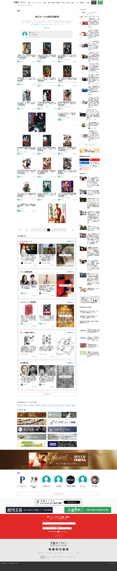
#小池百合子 (50, 405)
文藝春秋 (58, 2)
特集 (44, 2)
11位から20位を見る (90, 144)
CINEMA (68, 2)
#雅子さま (20, 405)
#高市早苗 (32, 405)
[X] (53, 549)
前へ (21, 230)
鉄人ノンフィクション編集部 (94, 83)
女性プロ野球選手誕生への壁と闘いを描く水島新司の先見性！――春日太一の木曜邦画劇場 (47, 172)
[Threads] (57, 549)
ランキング (33, 2)
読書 (72, 2)
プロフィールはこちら (33, 36)
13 (55, 229)
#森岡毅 (68, 405)
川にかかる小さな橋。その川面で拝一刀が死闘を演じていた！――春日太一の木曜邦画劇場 (67, 114)
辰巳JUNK (91, 49)
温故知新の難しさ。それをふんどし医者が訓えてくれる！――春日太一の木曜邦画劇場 (67, 172)
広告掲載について (41, 552)
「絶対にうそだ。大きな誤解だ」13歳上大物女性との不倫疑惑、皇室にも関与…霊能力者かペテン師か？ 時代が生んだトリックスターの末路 (28, 379)
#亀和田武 (44, 405)
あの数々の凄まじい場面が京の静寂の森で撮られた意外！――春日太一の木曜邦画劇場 (47, 149)
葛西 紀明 (91, 27)
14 (58, 229)
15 (61, 229)
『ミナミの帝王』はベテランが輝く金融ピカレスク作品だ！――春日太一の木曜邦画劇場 (47, 79)
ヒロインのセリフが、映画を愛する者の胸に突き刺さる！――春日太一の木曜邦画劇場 (26, 195)
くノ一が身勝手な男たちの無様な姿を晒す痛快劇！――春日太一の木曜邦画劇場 (26, 205)
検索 (89, 2)
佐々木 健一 (25, 354)
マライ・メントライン (28, 323)
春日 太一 (22, 61)
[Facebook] (50, 549)
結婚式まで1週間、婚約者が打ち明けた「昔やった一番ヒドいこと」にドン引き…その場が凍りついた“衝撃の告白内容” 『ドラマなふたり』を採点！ (28, 258)
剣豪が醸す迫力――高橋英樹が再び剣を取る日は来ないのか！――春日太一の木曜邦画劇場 (67, 149)
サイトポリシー (70, 552)
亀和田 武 (25, 293)
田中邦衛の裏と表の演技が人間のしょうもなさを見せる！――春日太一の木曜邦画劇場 (47, 104)
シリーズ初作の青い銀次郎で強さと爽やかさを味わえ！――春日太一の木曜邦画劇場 (67, 79)
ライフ (92, 13)
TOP (18, 5)
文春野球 (82, 2)
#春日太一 (62, 405)
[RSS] (67, 549)
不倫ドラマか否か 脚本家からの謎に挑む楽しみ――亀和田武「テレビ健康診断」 (28, 287)
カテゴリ (39, 2)
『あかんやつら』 (44, 24)
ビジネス (94, 12)
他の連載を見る (47, 394)
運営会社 (77, 552)
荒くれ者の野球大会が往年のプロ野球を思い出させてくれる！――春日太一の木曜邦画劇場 (26, 172)
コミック (77, 2)
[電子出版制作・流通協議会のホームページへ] (42, 557)
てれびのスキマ (45, 293)
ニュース (88, 12)
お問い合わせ (49, 552)
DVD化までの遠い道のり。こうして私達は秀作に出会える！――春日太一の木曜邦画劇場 (47, 195)
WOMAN (63, 2)
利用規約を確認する (52, 531)
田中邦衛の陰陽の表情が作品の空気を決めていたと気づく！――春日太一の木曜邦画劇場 (67, 104)
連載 (49, 2)
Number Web (4, 563)
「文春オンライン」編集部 (94, 72)
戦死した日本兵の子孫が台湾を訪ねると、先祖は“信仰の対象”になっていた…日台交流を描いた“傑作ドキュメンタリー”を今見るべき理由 (28, 318)
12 (52, 229)
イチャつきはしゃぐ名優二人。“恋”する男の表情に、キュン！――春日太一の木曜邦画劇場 (26, 104)
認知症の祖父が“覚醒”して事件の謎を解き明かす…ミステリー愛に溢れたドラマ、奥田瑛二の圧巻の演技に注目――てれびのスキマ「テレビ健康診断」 (46, 288)
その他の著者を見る (58, 493)
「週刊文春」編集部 (27, 263)
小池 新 (24, 384)
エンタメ (87, 13)
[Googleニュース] (60, 549)
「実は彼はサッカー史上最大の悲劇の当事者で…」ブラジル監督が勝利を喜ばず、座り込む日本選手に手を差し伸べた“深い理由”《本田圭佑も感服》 (28, 349)
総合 (83, 12)
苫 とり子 (91, 38)
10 (45, 229)
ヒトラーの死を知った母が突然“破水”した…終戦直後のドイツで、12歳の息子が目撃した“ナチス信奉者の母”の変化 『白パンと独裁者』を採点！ (46, 258)
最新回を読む (47, 27)
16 (65, 229)
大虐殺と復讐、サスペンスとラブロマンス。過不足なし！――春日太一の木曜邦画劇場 (26, 79)
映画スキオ (44, 323)
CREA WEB (11, 563)
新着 (29, 2)
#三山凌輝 (56, 405)
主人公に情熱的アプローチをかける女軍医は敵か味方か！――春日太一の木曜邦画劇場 (67, 56)
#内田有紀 (38, 405)
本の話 (16, 563)
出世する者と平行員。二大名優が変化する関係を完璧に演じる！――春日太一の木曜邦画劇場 (47, 56)
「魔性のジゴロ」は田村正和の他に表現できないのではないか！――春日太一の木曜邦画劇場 (26, 56)
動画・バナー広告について (60, 552)
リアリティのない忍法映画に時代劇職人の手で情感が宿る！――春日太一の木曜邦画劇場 (67, 195)
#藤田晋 (73, 405)
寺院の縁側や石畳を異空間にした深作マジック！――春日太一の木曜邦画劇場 (26, 149)
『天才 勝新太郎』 (35, 24)
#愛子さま (26, 405)
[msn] (63, 549)
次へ (73, 230)
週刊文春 (53, 2)
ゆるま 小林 (92, 140)
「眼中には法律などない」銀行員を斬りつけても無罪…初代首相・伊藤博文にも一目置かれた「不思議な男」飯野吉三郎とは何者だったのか (46, 379)
